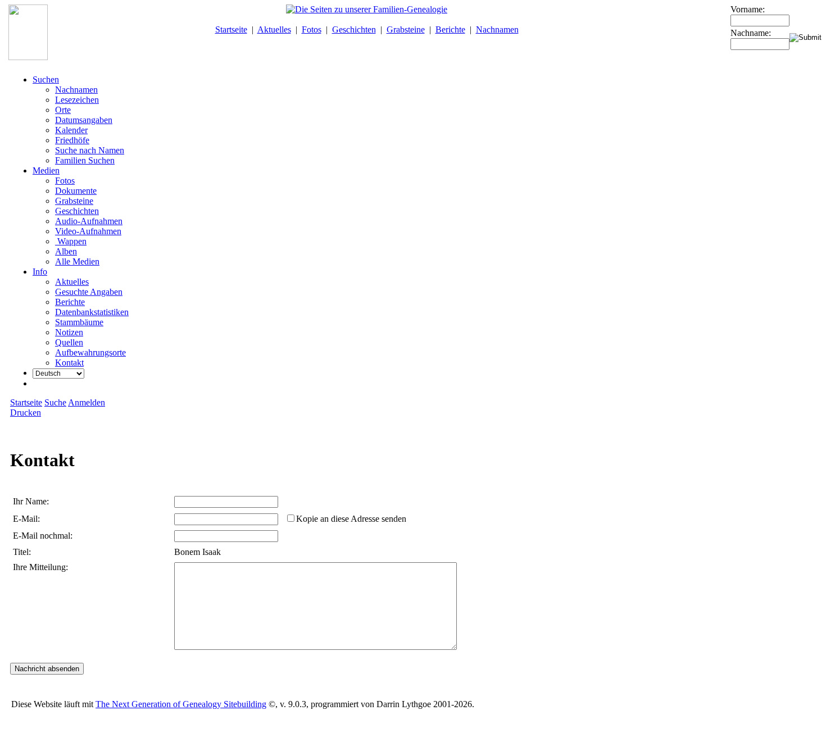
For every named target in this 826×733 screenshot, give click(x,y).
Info (40, 271)
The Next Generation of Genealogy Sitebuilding (181, 704)
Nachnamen (497, 29)
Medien (46, 170)
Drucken (25, 412)
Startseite (231, 29)
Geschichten (354, 29)
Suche (55, 402)
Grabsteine (406, 29)
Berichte (450, 29)
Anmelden (86, 402)
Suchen (46, 79)
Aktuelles (274, 29)
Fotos (311, 29)
